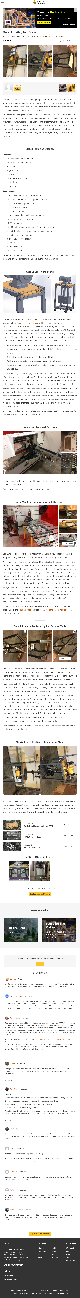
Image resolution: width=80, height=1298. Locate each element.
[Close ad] (75, 10)
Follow (17, 89)
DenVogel (13, 979)
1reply (9, 1227)
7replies (9, 1081)
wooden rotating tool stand (27, 323)
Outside (54, 1254)
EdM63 (12, 1129)
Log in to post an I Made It (40, 894)
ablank (7, 37)
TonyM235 (13, 1089)
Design (41, 1254)
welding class (25, 609)
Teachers (55, 1257)
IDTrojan (13, 1190)
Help (68, 1254)
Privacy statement (49, 1290)
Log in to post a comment (40, 1234)
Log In (40, 964)
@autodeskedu (12, 1280)
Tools (24, 37)
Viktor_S (13, 1149)
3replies (9, 1121)
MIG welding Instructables (54, 609)
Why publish (71, 1248)
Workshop (16, 37)
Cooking (55, 1248)
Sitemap (69, 1257)
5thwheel (13, 1172)
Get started (70, 1251)
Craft (40, 1257)
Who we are (70, 1261)
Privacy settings (63, 1290)
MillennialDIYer (15, 1210)
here (68, 326)
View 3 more (68, 543)
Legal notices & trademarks (58, 1293)
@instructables (12, 1275)
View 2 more (64, 658)
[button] (2, 3)
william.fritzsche (16, 996)
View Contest (68, 825)
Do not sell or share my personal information (30, 1293)
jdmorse (13, 1064)
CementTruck (15, 1018)
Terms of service (35, 1290)
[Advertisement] (40, 18)
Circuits (41, 1248)
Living (54, 1251)
